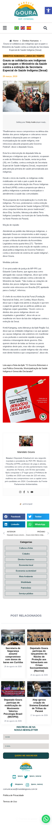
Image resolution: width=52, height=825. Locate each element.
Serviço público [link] (26, 593)
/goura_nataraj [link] (35, 776)
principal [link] (27, 504)
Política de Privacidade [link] (13, 795)
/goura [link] (20, 776)
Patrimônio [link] (26, 588)
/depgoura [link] (19, 784)
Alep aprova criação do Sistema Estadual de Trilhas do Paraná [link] (39, 705)
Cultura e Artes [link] (26, 548)
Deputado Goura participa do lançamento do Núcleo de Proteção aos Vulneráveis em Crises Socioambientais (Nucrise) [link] (39, 659)
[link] (48, 10)
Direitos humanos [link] (26, 559)
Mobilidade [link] (26, 582)
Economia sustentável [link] (26, 571)
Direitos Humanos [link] (14, 56)
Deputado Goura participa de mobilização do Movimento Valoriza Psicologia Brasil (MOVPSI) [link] (13, 708)
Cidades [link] (26, 554)
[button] (4, 28)
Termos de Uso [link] (10, 801)
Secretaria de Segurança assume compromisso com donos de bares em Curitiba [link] (13, 655)
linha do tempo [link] (35, 56)
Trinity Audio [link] (31, 122)
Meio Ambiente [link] (26, 576)
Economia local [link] (26, 565)
